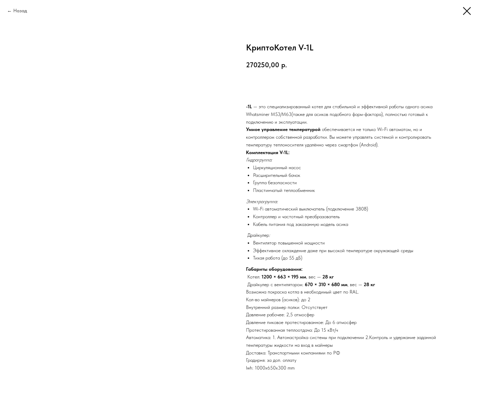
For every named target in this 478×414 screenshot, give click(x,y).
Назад (20, 10)
